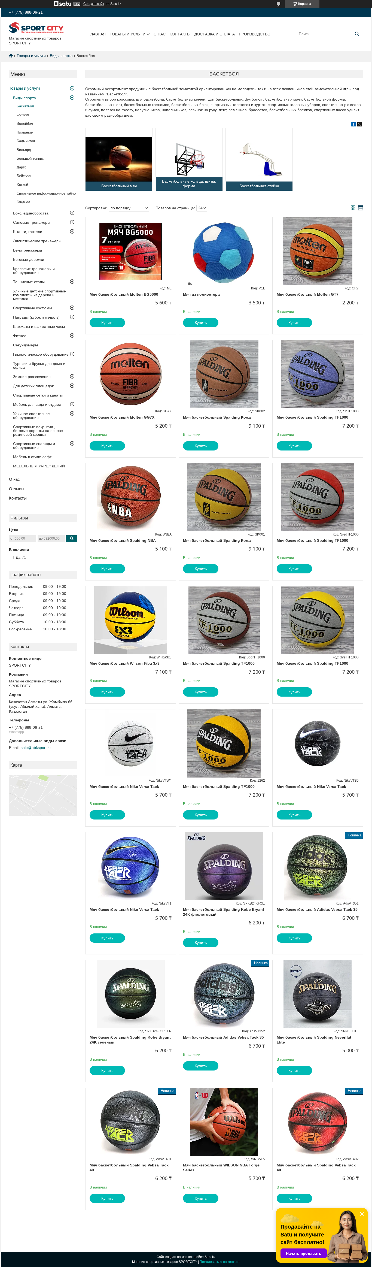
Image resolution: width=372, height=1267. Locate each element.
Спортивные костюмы (32, 308)
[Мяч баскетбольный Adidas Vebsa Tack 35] (318, 866)
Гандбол (23, 202)
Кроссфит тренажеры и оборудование (34, 271)
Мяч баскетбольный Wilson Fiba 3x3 (125, 663)
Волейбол (25, 124)
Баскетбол (25, 106)
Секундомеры (25, 345)
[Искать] (357, 34)
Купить (107, 322)
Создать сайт (93, 4)
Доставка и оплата (214, 34)
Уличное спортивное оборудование (31, 416)
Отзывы (16, 488)
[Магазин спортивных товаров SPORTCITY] (36, 27)
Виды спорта (61, 56)
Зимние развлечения (32, 376)
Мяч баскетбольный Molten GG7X (122, 417)
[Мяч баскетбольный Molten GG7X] (131, 374)
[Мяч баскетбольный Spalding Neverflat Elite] (318, 994)
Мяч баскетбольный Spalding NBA (123, 540)
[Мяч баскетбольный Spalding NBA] (131, 497)
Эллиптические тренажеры (37, 241)
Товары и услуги (127, 34)
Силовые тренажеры (31, 222)
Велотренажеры (27, 250)
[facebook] (353, 125)
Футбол (23, 115)
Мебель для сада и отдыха (37, 404)
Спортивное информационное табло (46, 193)
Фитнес (19, 336)
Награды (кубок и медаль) (36, 317)
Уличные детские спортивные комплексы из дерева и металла (39, 295)
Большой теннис (30, 158)
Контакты (180, 34)
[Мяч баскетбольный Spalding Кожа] (224, 374)
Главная (97, 34)
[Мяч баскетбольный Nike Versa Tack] (131, 743)
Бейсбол (24, 176)
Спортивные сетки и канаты (38, 395)
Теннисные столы (29, 282)
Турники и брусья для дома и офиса (39, 365)
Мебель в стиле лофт (32, 457)
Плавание (25, 132)
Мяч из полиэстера (201, 294)
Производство (254, 34)
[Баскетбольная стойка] (259, 159)
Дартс (21, 167)
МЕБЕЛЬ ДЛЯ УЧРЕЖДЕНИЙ (39, 466)
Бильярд (24, 150)
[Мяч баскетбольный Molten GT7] (318, 251)
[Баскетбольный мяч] (119, 159)
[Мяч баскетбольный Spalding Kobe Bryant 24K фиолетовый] (224, 866)
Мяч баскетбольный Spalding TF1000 (312, 417)
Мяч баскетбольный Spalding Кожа (217, 417)
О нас (160, 34)
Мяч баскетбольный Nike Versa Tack (124, 786)
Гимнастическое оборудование (41, 354)
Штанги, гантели (27, 231)
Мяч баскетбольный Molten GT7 (308, 294)
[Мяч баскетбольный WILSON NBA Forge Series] (224, 1122)
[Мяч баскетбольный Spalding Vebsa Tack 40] (131, 1122)
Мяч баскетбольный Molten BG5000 (124, 294)
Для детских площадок (33, 386)
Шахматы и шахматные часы (39, 326)
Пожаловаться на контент (220, 1262)
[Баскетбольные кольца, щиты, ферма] (189, 159)
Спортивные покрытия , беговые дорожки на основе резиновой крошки (38, 431)
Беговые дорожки (28, 259)
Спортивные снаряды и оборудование (34, 446)
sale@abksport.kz (36, 747)
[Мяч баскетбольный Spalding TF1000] (318, 374)
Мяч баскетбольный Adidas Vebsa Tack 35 (317, 909)
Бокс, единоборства (30, 213)
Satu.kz (210, 1257)
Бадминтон (26, 141)
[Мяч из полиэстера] (224, 251)
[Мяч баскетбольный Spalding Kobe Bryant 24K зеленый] (131, 994)
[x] (359, 125)
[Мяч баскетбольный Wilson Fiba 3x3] (131, 620)
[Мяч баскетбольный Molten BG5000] (131, 251)
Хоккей (22, 185)
